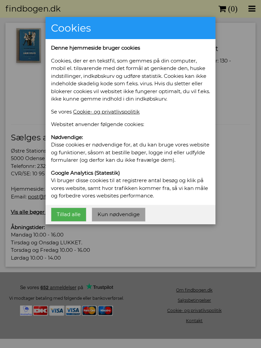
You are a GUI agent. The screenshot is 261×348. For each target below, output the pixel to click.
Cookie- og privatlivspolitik (106, 111)
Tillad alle (69, 214)
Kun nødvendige (119, 214)
